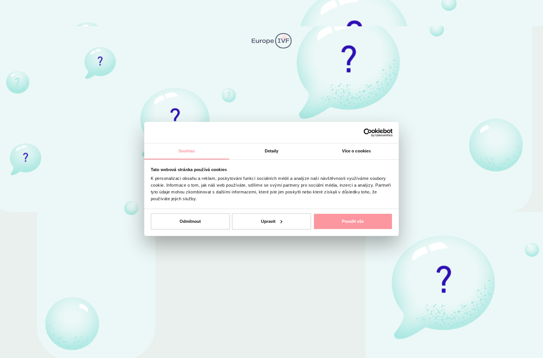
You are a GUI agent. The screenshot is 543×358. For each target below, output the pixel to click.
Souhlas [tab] (186, 150)
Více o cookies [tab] (356, 150)
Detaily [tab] (272, 150)
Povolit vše (353, 221)
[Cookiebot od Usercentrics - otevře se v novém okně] (368, 132)
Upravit (268, 221)
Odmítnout (190, 221)
